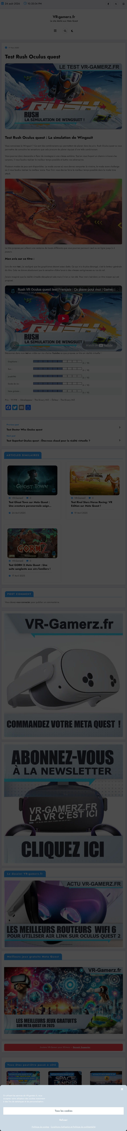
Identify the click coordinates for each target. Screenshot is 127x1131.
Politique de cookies (40, 1126)
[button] (122, 1089)
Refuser (63, 1120)
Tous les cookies (63, 1111)
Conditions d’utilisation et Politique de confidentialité (73, 1126)
